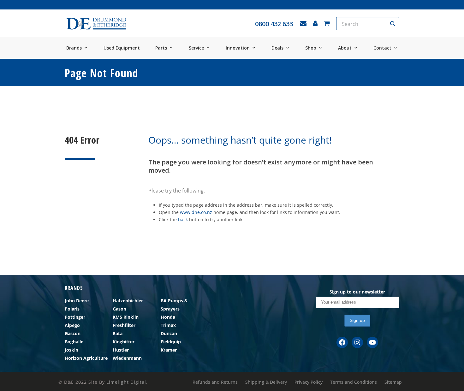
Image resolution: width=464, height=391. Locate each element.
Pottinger (75, 317)
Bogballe (74, 342)
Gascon (72, 333)
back (183, 219)
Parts (161, 48)
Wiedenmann (127, 358)
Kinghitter (123, 342)
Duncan (169, 333)
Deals (277, 48)
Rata (117, 333)
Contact (382, 48)
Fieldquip (171, 342)
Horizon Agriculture (86, 358)
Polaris (72, 309)
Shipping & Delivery (266, 382)
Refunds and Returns (215, 382)
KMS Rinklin (126, 317)
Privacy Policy (308, 382)
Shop (310, 48)
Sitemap (393, 382)
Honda (168, 317)
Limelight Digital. (127, 382)
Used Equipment (122, 48)
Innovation (238, 48)
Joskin (71, 350)
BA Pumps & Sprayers (174, 305)
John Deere (77, 301)
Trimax (168, 325)
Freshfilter (124, 325)
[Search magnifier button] (392, 23)
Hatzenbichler (128, 301)
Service (196, 48)
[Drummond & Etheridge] (96, 24)
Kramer (169, 350)
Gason (119, 309)
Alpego (72, 325)
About (345, 48)
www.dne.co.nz (196, 212)
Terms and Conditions (353, 382)
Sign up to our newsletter (357, 292)
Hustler (121, 350)
